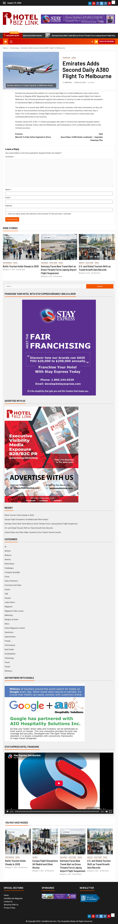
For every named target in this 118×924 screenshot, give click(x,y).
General (8, 598)
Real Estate (9, 649)
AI (5, 547)
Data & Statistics (11, 581)
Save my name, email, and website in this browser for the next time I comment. (39, 214)
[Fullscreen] (110, 811)
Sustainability (10, 654)
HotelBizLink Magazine (13, 898)
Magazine (9, 607)
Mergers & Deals (11, 619)
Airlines (8, 551)
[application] (59, 783)
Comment (9, 157)
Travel (73, 57)
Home (6, 895)
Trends (7, 667)
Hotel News (21, 269)
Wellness (8, 671)
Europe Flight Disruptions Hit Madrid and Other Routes (26, 519)
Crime (7, 577)
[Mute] (107, 811)
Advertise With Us (11, 905)
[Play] (7, 811)
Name (8, 189)
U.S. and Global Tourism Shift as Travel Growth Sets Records (29, 528)
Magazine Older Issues (14, 611)
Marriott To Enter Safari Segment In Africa (33, 135)
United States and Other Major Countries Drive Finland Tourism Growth (33, 532)
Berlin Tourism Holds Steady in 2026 (21, 266)
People (7, 641)
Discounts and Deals (13, 585)
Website (8, 206)
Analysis (81, 262)
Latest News (53, 262)
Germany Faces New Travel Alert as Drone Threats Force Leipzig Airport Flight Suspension (62, 36)
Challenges (44, 262)
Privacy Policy (9, 908)
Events (7, 589)
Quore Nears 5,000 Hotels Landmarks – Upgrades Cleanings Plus (82, 137)
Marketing (9, 615)
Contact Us (8, 901)
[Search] (92, 41)
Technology (66, 57)
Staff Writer (68, 82)
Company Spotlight (12, 572)
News (7, 624)
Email (8, 198)
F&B (6, 594)
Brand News (9, 564)
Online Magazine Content (15, 628)
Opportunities (10, 637)
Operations (9, 632)
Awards (8, 559)
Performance (7, 262)
